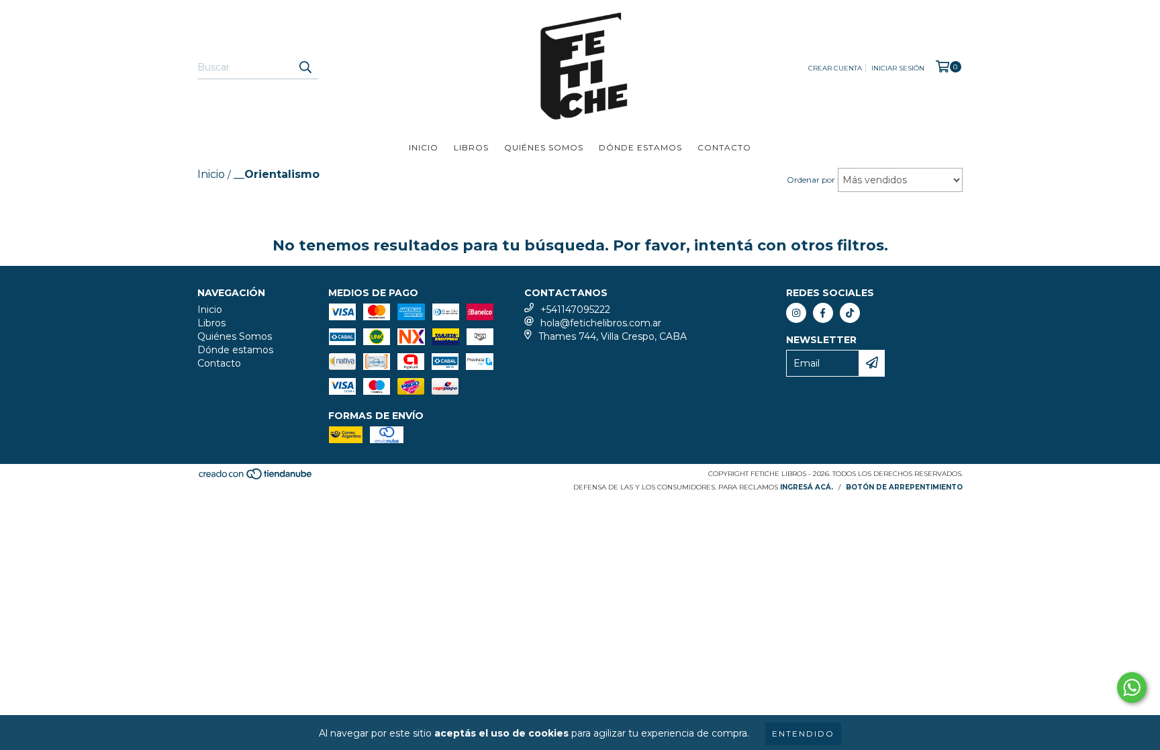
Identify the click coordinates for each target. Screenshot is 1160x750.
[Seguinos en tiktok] (850, 313)
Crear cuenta (835, 68)
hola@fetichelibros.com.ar (600, 323)
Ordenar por (811, 180)
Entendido (803, 734)
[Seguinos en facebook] (823, 313)
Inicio (423, 147)
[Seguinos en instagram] (796, 313)
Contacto (724, 147)
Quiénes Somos (543, 147)
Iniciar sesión (897, 68)
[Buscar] (304, 67)
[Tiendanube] (256, 477)
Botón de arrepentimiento (904, 487)
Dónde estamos (640, 147)
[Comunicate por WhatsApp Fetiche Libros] (1132, 687)
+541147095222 (575, 309)
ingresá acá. (806, 487)
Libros (471, 147)
